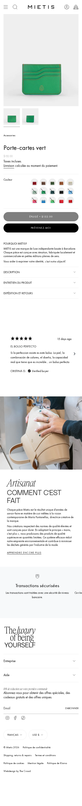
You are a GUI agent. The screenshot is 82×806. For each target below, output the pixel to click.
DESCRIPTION (11, 272)
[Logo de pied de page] (19, 638)
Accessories (9, 135)
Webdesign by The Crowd (17, 771)
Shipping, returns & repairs (17, 755)
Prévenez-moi (41, 228)
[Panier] (75, 7)
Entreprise (9, 661)
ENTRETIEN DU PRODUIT (17, 283)
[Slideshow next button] (74, 353)
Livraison (8, 165)
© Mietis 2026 (11, 747)
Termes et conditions (45, 755)
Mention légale (36, 763)
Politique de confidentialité (37, 747)
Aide (6, 675)
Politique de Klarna (57, 763)
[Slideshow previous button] (7, 353)
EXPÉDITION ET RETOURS (18, 293)
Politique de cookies (13, 763)
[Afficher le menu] (5, 7)
